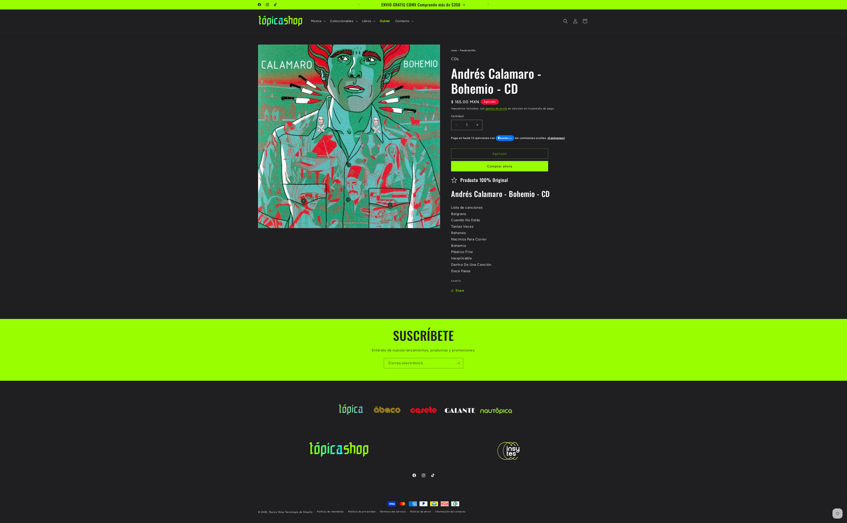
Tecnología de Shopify (299, 512)
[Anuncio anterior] (359, 4)
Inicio (454, 50)
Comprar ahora (499, 166)
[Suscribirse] (458, 363)
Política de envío (420, 511)
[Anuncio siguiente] (488, 4)
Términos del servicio (393, 511)
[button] (318, 21)
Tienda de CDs (468, 50)
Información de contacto (450, 511)
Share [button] (459, 290)
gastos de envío (496, 108)
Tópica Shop (276, 512)
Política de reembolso (330, 511)
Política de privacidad (361, 511)
